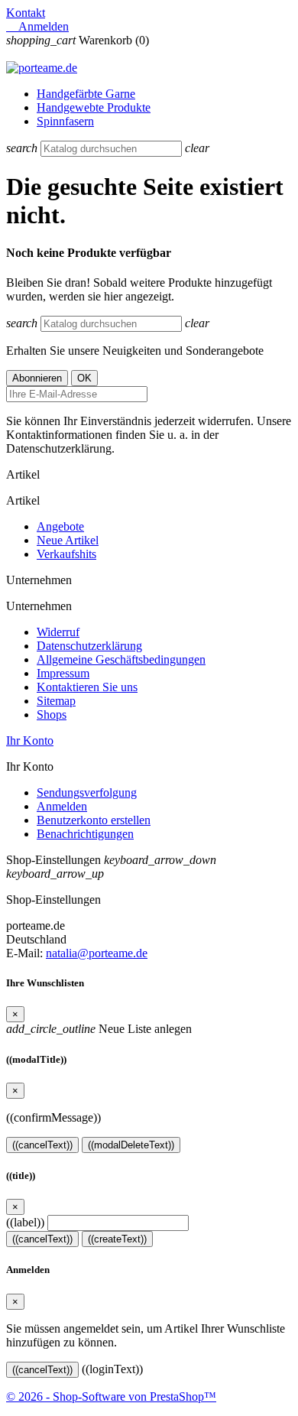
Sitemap (56, 700)
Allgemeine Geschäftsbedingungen (121, 659)
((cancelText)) (42, 1145)
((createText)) (117, 1239)
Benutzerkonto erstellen (94, 820)
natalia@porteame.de (96, 953)
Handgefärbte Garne (86, 93)
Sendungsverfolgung (87, 792)
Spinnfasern (65, 121)
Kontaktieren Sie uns (87, 686)
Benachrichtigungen (85, 833)
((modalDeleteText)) (131, 1145)
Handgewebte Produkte (94, 107)
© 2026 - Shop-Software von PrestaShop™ (111, 1396)
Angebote (60, 526)
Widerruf (58, 631)
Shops (51, 714)
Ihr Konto (29, 740)
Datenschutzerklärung (89, 645)
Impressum (63, 673)
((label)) (25, 1222)
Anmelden (62, 806)
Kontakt (25, 12)
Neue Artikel (68, 540)
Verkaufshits (66, 553)
